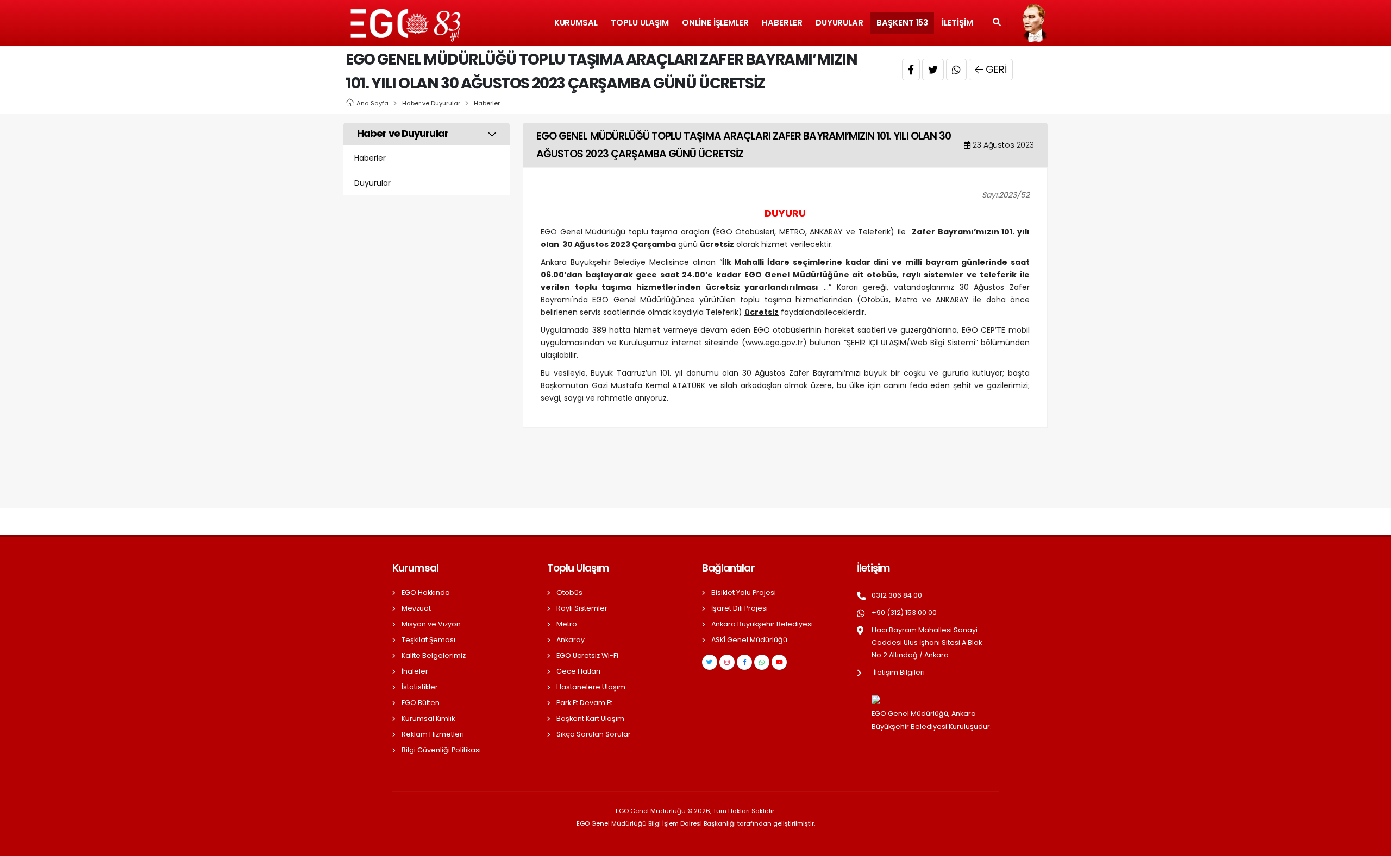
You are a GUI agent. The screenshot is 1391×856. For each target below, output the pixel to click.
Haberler (782, 22)
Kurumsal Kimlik (428, 718)
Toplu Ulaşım (640, 22)
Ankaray (570, 639)
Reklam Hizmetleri (433, 734)
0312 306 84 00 (897, 595)
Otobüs (569, 592)
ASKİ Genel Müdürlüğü (749, 639)
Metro (566, 624)
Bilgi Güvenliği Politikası (441, 749)
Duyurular (839, 22)
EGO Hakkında (426, 592)
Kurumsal (576, 22)
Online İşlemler (715, 22)
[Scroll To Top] (1372, 844)
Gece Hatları (578, 671)
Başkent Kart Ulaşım (590, 718)
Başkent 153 (902, 22)
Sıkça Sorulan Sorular (593, 734)
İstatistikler (420, 687)
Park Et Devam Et (584, 702)
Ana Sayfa (372, 103)
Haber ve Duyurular (431, 103)
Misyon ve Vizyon (431, 624)
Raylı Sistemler (581, 608)
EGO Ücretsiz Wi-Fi (587, 655)
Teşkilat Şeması (428, 639)
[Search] (997, 23)
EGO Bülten (421, 702)
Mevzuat (416, 608)
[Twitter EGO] (709, 662)
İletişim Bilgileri (899, 672)
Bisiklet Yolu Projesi (743, 592)
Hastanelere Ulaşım (590, 687)
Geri (996, 69)
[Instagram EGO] (727, 662)
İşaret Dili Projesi (739, 608)
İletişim (957, 22)
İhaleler (415, 671)
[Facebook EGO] (744, 662)
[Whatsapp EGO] (761, 662)
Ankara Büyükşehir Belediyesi (762, 624)
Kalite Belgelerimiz (434, 655)
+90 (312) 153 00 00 (904, 612)
